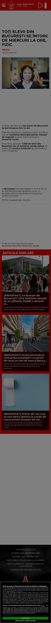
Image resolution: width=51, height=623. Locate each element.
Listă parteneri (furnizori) (9, 614)
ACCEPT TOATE (25, 618)
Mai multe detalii (19, 591)
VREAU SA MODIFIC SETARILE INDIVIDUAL (25, 620)
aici (18, 599)
